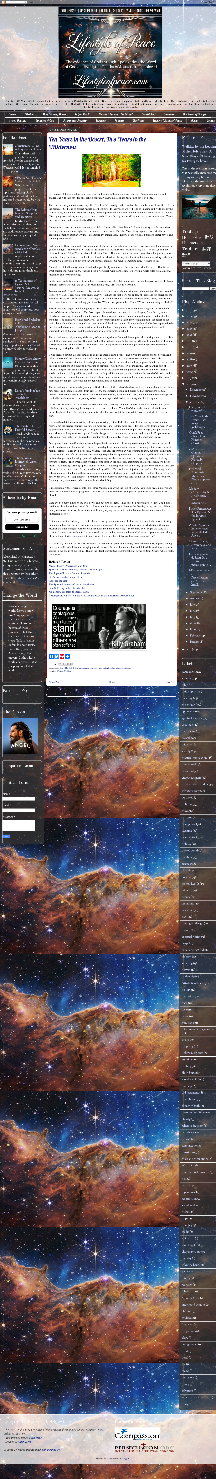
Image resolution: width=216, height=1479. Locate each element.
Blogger (125, 1458)
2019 (189, 353)
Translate (208, 268)
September (197, 592)
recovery (187, 1285)
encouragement (85, 668)
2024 (189, 323)
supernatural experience (196, 1398)
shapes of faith (191, 1106)
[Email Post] (55, 663)
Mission (29, 114)
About (194, 120)
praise (185, 1040)
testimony (127, 668)
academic (187, 910)
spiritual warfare (192, 937)
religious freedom (192, 1126)
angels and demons (193, 1305)
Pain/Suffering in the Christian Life (67, 588)
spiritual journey (192, 718)
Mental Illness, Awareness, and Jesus (68, 565)
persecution (189, 1139)
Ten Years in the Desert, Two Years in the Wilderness (199, 421)
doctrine (187, 818)
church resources (192, 1252)
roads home (189, 1099)
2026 (189, 310)
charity (186, 1119)
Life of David (190, 851)
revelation (188, 996)
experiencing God (193, 950)
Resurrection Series (194, 1113)
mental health (190, 884)
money (186, 1278)
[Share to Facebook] (68, 664)
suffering (187, 963)
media (185, 1232)
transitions (188, 1152)
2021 (189, 341)
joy (184, 1364)
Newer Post (54, 681)
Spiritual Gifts (191, 1298)
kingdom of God (192, 1079)
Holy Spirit (189, 1073)
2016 (189, 372)
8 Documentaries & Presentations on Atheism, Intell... (199, 578)
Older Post (170, 681)
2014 (189, 384)
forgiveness (189, 1331)
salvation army (191, 791)
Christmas (188, 1292)
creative (186, 877)
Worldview (148, 114)
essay (185, 930)
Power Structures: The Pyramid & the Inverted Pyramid (200, 514)
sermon (186, 678)
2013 (189, 650)
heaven (186, 970)
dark (184, 917)
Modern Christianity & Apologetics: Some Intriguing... (199, 496)
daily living (73, 668)
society (186, 751)
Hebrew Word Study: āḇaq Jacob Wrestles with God (28, 249)
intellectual (189, 765)
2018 (189, 360)
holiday (186, 844)
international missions (195, 1172)
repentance (189, 1192)
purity (185, 1384)
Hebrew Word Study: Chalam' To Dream (28, 361)
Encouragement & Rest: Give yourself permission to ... (200, 559)
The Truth (138, 120)
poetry (186, 1185)
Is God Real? (82, 114)
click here (77, 536)
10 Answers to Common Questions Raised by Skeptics (197, 456)
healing (186, 1066)
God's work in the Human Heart (66, 577)
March (194, 630)
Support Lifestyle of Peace (167, 120)
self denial (188, 1238)
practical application (194, 758)
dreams (186, 1212)
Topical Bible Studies (195, 784)
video (185, 871)
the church (188, 705)
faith (185, 1003)
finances (187, 1325)
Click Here (35, 1438)
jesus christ (102, 668)
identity (186, 1258)
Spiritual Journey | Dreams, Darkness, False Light (75, 569)
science (186, 864)
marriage (187, 1086)
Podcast (119, 120)
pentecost (188, 1378)
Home (12, 114)
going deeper (190, 1345)
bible (66, 668)
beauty (186, 897)
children (187, 1311)
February (196, 636)
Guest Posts (189, 1245)
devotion (187, 771)
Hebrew (186, 957)
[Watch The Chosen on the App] (20, 753)
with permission (51, 1449)
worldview (188, 1132)
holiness (187, 804)
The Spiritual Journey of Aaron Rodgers (26, 462)
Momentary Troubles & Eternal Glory (69, 591)
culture (186, 798)
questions (188, 1023)
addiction (59, 668)
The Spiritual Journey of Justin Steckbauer (71, 584)
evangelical (189, 824)
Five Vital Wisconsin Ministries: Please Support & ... (199, 476)
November (196, 396)
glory (185, 1338)
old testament (190, 1093)
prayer (186, 811)
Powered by (15, 536)
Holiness (169, 114)
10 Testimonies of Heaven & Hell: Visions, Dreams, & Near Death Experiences (21, 288)
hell (184, 1179)
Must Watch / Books (54, 114)
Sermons (101, 120)
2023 (189, 329)
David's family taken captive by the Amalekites (27, 394)
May (193, 617)
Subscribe (22, 527)
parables (187, 857)
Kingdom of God (44, 120)
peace (185, 1016)
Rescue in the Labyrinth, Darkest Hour (113, 595)
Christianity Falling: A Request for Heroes (28, 148)
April (193, 623)
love (184, 1010)
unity (185, 1404)
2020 (189, 347)
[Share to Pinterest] (71, 664)
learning (111, 668)
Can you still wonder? (197, 409)
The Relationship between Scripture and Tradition (26, 213)
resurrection (189, 1199)
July (192, 605)
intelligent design (192, 924)
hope (185, 1219)
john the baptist (192, 1265)
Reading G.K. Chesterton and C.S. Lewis (71, 595)
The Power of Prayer (194, 114)
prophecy (187, 1046)
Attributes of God (193, 983)
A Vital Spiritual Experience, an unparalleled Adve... (199, 530)
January (195, 642)
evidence (187, 1318)
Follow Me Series (192, 1053)
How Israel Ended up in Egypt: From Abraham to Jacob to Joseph (28, 325)
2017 (189, 366)
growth (95, 668)
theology (187, 725)
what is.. (187, 890)
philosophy (189, 692)
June (193, 611)
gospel (186, 943)
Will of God (189, 1166)
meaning (187, 698)
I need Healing (17, 120)
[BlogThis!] (62, 664)
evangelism (189, 837)
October (195, 402)
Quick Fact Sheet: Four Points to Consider (197, 438)
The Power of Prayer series (198, 1030)
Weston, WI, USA (64, 671)
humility (187, 1225)
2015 (189, 378)
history (186, 990)
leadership (188, 977)
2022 (189, 335)
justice (186, 1272)
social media (189, 1205)
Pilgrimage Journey (75, 120)
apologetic (188, 712)
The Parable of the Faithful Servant (26, 428)
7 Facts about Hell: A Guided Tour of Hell (28, 180)
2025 (189, 316)
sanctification (190, 1146)
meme (185, 1371)
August (195, 599)
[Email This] (59, 664)
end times (188, 1060)
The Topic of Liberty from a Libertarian (70, 573)
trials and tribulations (195, 1159)
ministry (119, 668)
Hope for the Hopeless (61, 580)
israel (185, 1358)
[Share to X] (65, 664)
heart (185, 1351)
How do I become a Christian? (115, 114)
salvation (187, 1391)
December (196, 390)
